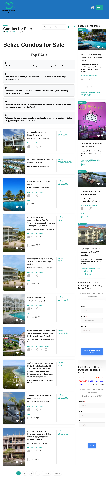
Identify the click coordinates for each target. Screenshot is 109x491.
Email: (84, 316)
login (99, 8)
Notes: (81, 339)
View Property (14, 148)
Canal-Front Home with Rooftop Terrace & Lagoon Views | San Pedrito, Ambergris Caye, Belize (41, 333)
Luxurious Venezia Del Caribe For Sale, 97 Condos (91, 252)
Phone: (83, 326)
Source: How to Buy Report (79, 433)
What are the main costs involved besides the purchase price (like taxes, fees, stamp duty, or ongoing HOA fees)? (38, 104)
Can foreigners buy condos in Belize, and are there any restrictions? (34, 64)
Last (56, 473)
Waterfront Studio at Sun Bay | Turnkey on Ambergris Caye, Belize (40, 261)
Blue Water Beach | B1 (36, 297)
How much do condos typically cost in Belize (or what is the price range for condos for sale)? (37, 77)
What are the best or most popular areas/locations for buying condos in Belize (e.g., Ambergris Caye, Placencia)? (38, 118)
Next (45, 473)
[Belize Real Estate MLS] (8, 13)
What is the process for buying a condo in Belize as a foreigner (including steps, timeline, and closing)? (36, 90)
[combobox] (54, 27)
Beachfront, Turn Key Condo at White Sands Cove (91, 57)
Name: (84, 307)
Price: (79, 429)
